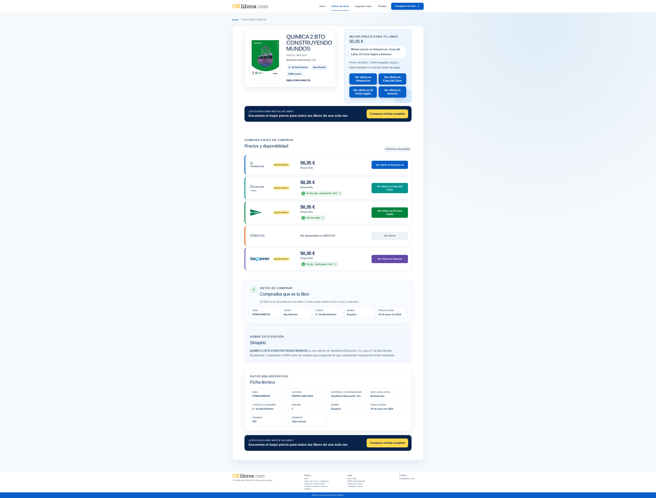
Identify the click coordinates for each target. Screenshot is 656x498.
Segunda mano (363, 6)
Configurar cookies (355, 486)
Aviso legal (351, 478)
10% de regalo (313, 217)
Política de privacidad (356, 481)
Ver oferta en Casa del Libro (392, 79)
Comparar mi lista (405, 6)
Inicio (322, 6)
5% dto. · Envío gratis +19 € (319, 264)
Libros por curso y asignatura (316, 481)
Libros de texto (340, 6)
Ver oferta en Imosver (392, 92)
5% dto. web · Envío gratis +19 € (321, 193)
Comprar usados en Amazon (316, 486)
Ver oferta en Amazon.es (363, 79)
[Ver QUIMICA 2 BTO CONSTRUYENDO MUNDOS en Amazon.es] (265, 58)
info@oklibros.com (407, 478)
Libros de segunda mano (314, 484)
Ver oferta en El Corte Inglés (363, 92)
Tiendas (382, 6)
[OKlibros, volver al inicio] (250, 6)
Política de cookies (355, 484)
